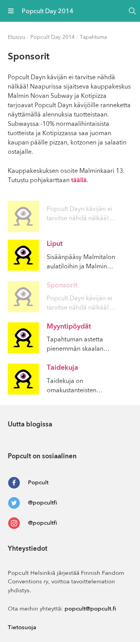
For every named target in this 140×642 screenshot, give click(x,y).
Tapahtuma (93, 37)
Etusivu (16, 37)
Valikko (11, 11)
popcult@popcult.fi (90, 609)
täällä (79, 180)
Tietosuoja (22, 628)
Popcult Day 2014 (52, 37)
